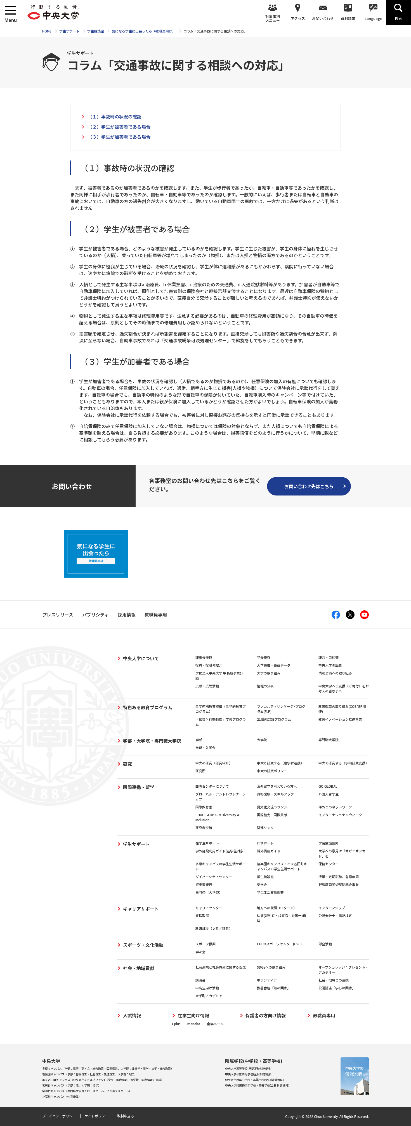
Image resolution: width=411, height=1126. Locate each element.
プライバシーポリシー (59, 1115)
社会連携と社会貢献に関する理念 (220, 967)
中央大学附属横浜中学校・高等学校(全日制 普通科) (257, 1085)
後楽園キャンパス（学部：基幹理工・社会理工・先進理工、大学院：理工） (89, 1074)
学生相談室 (265, 876)
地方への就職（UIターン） (277, 907)
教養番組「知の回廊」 (273, 987)
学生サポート (136, 844)
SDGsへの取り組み (271, 967)
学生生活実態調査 (270, 892)
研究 (127, 763)
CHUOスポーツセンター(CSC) (279, 943)
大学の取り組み (268, 673)
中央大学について (141, 658)
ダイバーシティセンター (213, 876)
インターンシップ (331, 907)
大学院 (262, 739)
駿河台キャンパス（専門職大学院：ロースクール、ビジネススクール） (87, 1091)
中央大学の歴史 (330, 665)
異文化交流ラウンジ (272, 806)
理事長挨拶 (203, 657)
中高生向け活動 (207, 987)
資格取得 (202, 915)
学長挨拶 (263, 657)
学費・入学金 (205, 747)
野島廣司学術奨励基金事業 (338, 884)
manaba (193, 1023)
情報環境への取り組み (335, 673)
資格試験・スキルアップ (275, 794)
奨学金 (262, 884)
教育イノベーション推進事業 (340, 719)
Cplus (176, 1023)
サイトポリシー (96, 1115)
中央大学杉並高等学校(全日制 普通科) (249, 1074)
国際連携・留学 (138, 787)
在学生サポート (207, 843)
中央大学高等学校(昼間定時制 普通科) (249, 1068)
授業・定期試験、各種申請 (338, 876)
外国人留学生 (328, 794)
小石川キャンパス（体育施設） (61, 1096)
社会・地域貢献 (138, 968)
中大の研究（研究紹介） (213, 762)
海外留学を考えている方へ (277, 786)
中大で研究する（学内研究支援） (343, 762)
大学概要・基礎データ (273, 665)
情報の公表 (265, 685)
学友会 (200, 951)
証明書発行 (203, 884)
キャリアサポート (141, 908)
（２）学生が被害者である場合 (119, 126)
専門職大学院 (328, 739)
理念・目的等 (328, 657)
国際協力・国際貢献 (272, 814)
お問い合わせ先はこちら (309, 486)
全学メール (215, 1023)
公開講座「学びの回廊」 (336, 987)
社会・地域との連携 (333, 980)
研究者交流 (203, 827)
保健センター (328, 863)
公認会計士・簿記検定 (335, 915)
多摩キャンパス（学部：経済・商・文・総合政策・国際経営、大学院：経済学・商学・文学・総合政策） (108, 1068)
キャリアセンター (208, 907)
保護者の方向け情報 (265, 1015)
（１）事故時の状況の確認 (114, 116)
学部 (198, 739)
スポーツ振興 (205, 943)
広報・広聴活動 (207, 685)
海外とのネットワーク (335, 806)
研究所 (200, 770)
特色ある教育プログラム (147, 707)
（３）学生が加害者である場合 (119, 136)
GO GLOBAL (327, 786)
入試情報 (132, 1015)
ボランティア (267, 980)
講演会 (200, 980)
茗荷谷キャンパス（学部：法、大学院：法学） (71, 1085)
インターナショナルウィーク (340, 814)
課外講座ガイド (268, 850)
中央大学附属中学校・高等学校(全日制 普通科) (254, 1080)
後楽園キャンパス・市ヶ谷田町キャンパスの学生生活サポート (282, 866)
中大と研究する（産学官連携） (280, 762)
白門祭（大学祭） (208, 892)
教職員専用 (324, 1015)
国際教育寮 (203, 806)
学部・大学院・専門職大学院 (152, 740)
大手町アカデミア (208, 995)
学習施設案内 (328, 843)
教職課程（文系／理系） (213, 928)
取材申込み (125, 1115)
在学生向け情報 (193, 1015)
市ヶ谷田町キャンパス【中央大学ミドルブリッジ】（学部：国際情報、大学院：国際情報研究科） (103, 1080)
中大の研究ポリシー (272, 770)
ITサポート (265, 843)
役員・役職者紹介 (208, 665)
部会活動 (325, 943)
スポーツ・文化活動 (143, 944)
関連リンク (265, 827)
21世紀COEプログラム (274, 719)
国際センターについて (212, 786)
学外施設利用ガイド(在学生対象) (220, 850)
